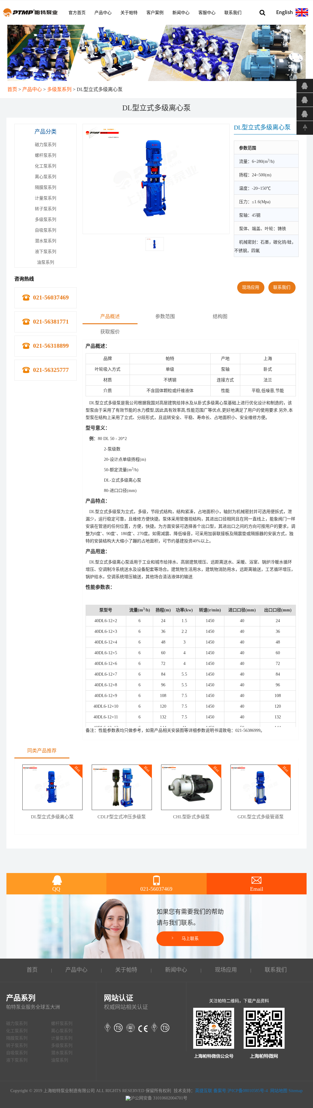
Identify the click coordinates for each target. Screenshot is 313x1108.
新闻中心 (181, 12)
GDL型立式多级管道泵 (261, 816)
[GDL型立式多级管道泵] (260, 787)
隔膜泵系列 (45, 187)
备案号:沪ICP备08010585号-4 (240, 1090)
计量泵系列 (45, 198)
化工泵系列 (45, 166)
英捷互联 (203, 1090)
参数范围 (165, 316)
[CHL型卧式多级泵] (191, 787)
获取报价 (110, 331)
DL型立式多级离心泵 (52, 816)
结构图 (220, 316)
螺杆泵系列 (45, 155)
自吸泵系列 (45, 230)
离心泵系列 (45, 176)
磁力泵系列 (45, 144)
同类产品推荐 (42, 750)
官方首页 (77, 12)
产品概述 (110, 316)
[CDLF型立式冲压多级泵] (122, 787)
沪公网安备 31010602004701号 (159, 1098)
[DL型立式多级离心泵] (52, 787)
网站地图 (278, 1090)
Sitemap (296, 1090)
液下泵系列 (45, 251)
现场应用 (250, 287)
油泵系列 (45, 262)
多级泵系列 (59, 89)
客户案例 (155, 12)
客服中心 (206, 12)
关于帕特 (129, 12)
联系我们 (232, 12)
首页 (12, 89)
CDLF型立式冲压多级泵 (122, 816)
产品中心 (103, 12)
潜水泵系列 (45, 241)
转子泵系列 (45, 209)
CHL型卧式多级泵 (191, 816)
